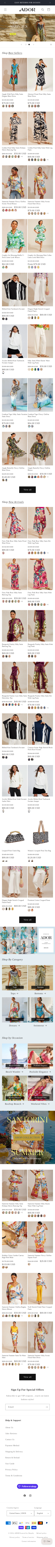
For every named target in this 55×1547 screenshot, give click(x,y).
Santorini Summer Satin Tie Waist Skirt (14, 1357)
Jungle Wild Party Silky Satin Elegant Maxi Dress (12, 95)
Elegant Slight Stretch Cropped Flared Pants (39, 310)
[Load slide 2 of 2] (29, 44)
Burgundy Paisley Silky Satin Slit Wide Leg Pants (40, 697)
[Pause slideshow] (52, 44)
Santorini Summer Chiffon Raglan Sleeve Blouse (14, 1308)
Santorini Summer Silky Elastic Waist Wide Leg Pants (39, 1205)
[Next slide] (34, 44)
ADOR (17, 1533)
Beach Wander (13, 1072)
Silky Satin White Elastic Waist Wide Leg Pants (39, 362)
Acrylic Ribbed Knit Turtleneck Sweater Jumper (13, 362)
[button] (5, 10)
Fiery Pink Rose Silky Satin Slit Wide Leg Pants (39, 542)
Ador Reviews (11, 1434)
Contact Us (9, 1440)
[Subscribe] (47, 1407)
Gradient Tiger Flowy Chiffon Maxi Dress (38, 415)
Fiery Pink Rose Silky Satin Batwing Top (12, 594)
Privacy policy (15, 1537)
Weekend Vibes (39, 1104)
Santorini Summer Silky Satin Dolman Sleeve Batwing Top (12, 1205)
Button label (27, 28)
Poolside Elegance (39, 1072)
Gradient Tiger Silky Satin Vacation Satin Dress (14, 415)
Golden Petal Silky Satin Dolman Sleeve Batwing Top (13, 149)
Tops (13, 993)
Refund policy (42, 1533)
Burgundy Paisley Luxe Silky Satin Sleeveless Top (14, 697)
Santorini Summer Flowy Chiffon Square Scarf (40, 1257)
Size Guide (9, 1464)
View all (28, 490)
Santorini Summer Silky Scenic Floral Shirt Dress (39, 203)
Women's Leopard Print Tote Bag (39, 851)
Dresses (13, 1025)
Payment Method (12, 1446)
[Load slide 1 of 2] (26, 44)
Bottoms (39, 993)
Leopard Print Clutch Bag (11, 851)
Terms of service (28, 1537)
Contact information (29, 1541)
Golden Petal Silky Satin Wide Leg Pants (40, 149)
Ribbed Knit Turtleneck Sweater (13, 309)
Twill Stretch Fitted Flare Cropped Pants (40, 1308)
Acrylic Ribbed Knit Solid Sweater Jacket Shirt (14, 800)
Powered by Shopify (26, 1533)
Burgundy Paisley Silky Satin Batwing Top (12, 645)
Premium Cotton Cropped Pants (39, 900)
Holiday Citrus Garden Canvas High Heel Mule (13, 1257)
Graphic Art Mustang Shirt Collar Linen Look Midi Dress (40, 256)
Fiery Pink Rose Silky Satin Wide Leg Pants (40, 594)
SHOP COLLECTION (27, 1137)
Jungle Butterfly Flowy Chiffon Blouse (39, 469)
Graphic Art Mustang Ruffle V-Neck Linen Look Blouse (13, 256)
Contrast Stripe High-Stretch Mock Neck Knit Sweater (40, 749)
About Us (9, 1428)
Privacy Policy (11, 1470)
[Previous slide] (21, 44)
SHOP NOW (27, 940)
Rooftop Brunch (13, 1104)
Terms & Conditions (13, 1476)
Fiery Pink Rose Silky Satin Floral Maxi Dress (14, 542)
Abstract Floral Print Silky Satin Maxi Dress (39, 95)
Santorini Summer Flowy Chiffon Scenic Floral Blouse (14, 203)
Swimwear (39, 1025)
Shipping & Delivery (14, 1452)
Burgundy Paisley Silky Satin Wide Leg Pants (40, 645)
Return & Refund (12, 1458)
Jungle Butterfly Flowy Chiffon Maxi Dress (13, 469)
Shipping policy (42, 1537)
